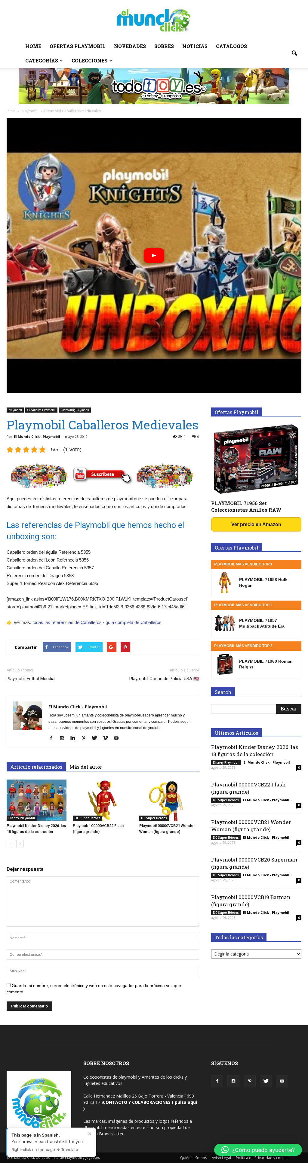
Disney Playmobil (21, 818)
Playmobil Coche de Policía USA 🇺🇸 (164, 678)
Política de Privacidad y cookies (262, 1157)
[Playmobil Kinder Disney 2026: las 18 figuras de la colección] (36, 800)
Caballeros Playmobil (41, 410)
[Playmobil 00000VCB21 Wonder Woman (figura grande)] (169, 800)
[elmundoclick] (217, 1081)
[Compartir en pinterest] (125, 647)
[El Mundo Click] (154, 20)
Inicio (11, 111)
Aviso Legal (221, 1157)
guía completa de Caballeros (134, 622)
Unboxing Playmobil (75, 410)
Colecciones (89, 60)
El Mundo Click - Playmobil (37, 436)
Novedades (130, 46)
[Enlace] (10, 843)
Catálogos (231, 46)
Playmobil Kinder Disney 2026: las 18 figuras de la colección (254, 751)
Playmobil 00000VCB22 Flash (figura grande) (248, 788)
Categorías (41, 60)
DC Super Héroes (87, 818)
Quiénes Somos (193, 1157)
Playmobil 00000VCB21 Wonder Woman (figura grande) (251, 826)
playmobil (15, 410)
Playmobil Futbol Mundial (31, 678)
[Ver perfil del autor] (53, 738)
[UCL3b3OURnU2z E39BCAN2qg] (282, 1081)
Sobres (164, 46)
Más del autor (85, 767)
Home (33, 46)
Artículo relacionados (36, 767)
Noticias (195, 46)
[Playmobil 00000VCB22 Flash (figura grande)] (103, 800)
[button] (294, 53)
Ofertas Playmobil (78, 46)
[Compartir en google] (111, 647)
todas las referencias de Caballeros (67, 622)
